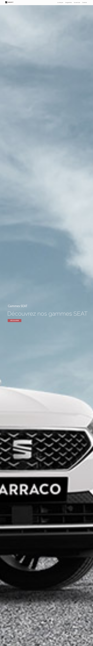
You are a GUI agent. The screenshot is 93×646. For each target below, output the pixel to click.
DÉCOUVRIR (14, 320)
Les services (77, 2)
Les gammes (68, 2)
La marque (60, 2)
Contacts (84, 2)
